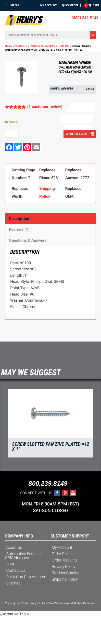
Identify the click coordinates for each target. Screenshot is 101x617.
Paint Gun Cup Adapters (26, 576)
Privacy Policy (64, 566)
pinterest (65, 493)
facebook (57, 493)
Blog (10, 564)
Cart (92, 5)
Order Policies (64, 553)
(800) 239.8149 (85, 18)
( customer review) (44, 106)
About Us (14, 547)
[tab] (50, 218)
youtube (73, 493)
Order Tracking (64, 560)
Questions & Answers (28, 240)
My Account (48, 5)
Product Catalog (65, 573)
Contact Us (15, 570)
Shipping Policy (65, 579)
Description (19, 218)
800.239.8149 (47, 483)
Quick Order (70, 5)
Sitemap (13, 583)
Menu (15, 5)
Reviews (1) (19, 229)
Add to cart (77, 134)
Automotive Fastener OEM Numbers (23, 555)
